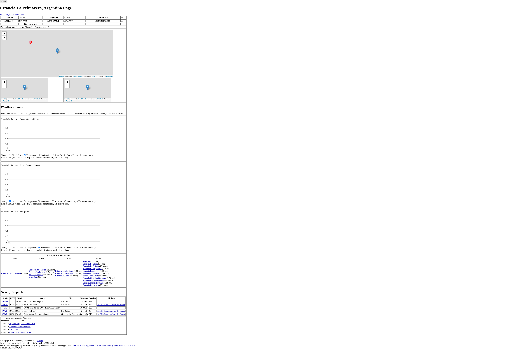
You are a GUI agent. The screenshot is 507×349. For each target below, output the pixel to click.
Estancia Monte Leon (91, 273)
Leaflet (61, 76)
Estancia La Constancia (11, 273)
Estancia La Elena (90, 264)
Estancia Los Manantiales (93, 280)
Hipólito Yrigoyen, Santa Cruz (22, 323)
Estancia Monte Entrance (93, 283)
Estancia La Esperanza (92, 268)
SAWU (4, 304)
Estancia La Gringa (91, 266)
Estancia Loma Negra (64, 273)
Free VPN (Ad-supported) (83, 345)
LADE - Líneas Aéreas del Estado (111, 304)
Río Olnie (13, 329)
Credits (40, 340)
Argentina (10, 14)
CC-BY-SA (95, 76)
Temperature (31, 155)
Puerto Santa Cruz (90, 276)
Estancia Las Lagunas (64, 271)
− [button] (4, 37)
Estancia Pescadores (91, 271)
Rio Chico (87, 261)
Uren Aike (33, 277)
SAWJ (4, 311)
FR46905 (5, 301)
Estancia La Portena (37, 272)
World (2, 14)
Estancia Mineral (36, 274)
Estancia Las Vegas (91, 285)
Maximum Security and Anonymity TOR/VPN (116, 345)
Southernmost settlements (19, 326)
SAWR (4, 314)
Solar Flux (59, 155)
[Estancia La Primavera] (57, 51)
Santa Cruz (19, 14)
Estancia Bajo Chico (37, 270)
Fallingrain (109, 76)
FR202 (4, 308)
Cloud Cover (17, 155)
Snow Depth (72, 155)
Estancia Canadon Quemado (94, 278)
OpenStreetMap (78, 76)
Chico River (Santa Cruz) (20, 332)
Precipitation (46, 155)
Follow (3, 1)
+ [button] (4, 33)
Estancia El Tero (62, 276)
